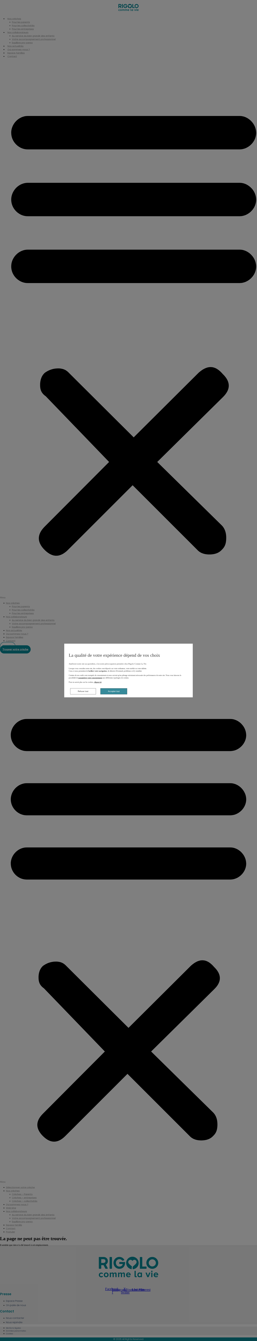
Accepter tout (114, 691)
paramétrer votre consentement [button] (90, 678)
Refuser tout (83, 691)
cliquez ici (97, 682)
